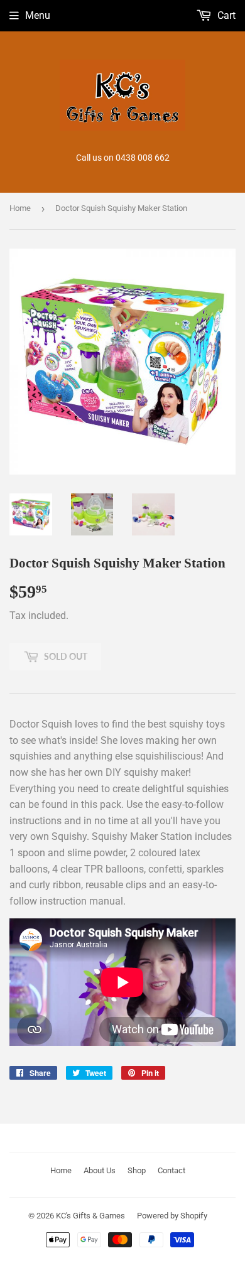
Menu (37, 15)
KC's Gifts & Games (90, 1215)
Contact (171, 1170)
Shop (137, 1170)
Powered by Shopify (172, 1215)
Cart (225, 15)
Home (20, 208)
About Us (100, 1170)
